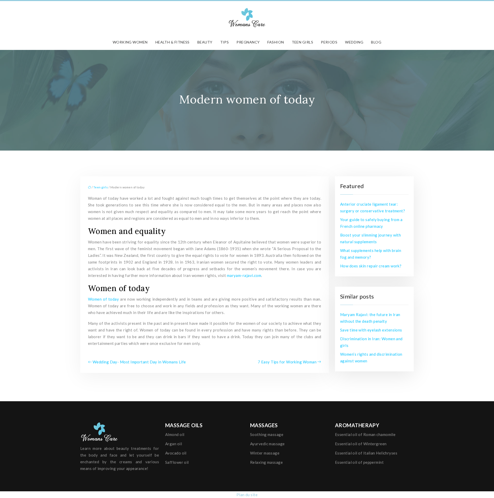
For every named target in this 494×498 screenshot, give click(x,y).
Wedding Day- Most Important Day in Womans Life (139, 362)
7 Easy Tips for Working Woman (287, 362)
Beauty (205, 42)
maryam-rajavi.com (244, 275)
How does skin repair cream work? (370, 266)
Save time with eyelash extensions (371, 330)
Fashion (275, 42)
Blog (376, 42)
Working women (130, 42)
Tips (224, 42)
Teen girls (302, 42)
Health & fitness (172, 42)
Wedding (354, 42)
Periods (329, 42)
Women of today (104, 299)
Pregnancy (248, 42)
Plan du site (247, 494)
